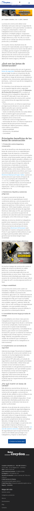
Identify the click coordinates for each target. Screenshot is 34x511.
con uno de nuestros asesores (17, 428)
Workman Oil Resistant (18, 228)
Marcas (4, 498)
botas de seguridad (8, 71)
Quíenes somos (6, 492)
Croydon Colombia (9, 19)
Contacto (4, 507)
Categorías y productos (8, 495)
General (25, 19)
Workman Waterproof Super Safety (13, 175)
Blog (3, 504)
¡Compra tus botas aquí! (17, 441)
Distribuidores (6, 501)
